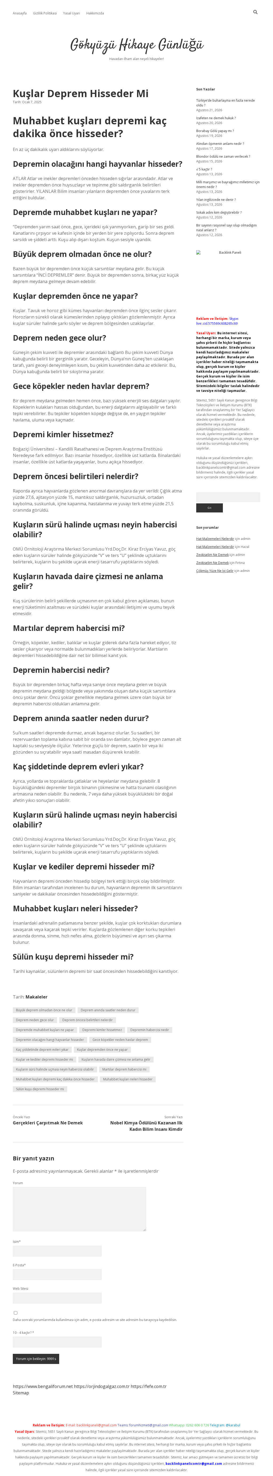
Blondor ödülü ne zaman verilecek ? (223, 156)
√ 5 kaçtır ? (204, 169)
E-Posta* (19, 1265)
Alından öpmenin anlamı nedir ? (220, 143)
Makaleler (36, 997)
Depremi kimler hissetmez (102, 1030)
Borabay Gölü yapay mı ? (215, 131)
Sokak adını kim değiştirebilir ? (219, 212)
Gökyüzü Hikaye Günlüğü (136, 45)
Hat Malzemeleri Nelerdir (215, 538)
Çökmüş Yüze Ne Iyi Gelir (215, 570)
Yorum (18, 1183)
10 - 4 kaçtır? (23, 1332)
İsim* (17, 1241)
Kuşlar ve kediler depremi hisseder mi (44, 1059)
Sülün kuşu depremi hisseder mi (40, 1089)
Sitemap (21, 1393)
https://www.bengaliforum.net (43, 1386)
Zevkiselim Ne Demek (212, 554)
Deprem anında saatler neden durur (108, 1010)
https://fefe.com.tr (149, 1386)
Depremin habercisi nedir (149, 1030)
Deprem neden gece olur (35, 1020)
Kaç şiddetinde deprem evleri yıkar (42, 1049)
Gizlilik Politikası (45, 13)
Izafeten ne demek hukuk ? (216, 118)
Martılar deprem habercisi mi (124, 1069)
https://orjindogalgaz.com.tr (102, 1386)
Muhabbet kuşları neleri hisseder (127, 1079)
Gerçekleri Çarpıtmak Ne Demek (48, 1123)
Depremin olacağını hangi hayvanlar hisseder (50, 1039)
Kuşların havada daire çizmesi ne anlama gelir (116, 1059)
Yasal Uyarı (71, 13)
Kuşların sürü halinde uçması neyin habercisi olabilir (55, 1069)
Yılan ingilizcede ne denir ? (216, 199)
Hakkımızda (95, 13)
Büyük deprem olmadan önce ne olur (44, 1010)
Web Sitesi (20, 1288)
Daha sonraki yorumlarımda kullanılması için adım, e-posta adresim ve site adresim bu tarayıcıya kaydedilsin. (95, 1320)
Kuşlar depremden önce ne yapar (102, 1049)
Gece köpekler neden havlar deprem (120, 1039)
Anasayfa (20, 13)
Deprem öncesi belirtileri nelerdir (87, 1020)
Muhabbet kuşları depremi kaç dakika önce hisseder (55, 1079)
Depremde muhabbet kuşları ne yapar (45, 1030)
